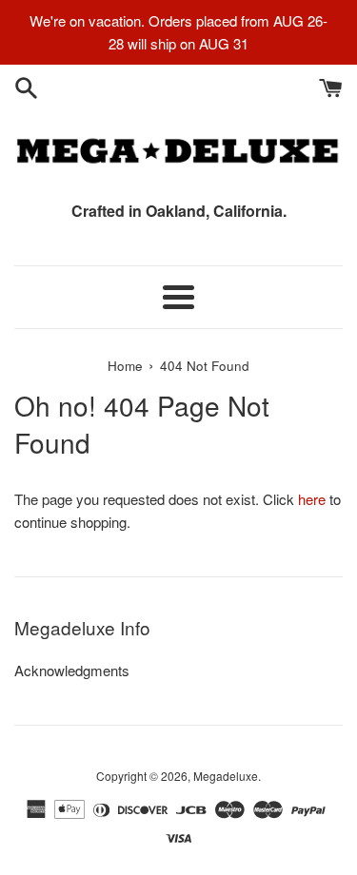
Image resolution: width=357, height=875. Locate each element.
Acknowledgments (71, 670)
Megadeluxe (225, 776)
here (312, 499)
